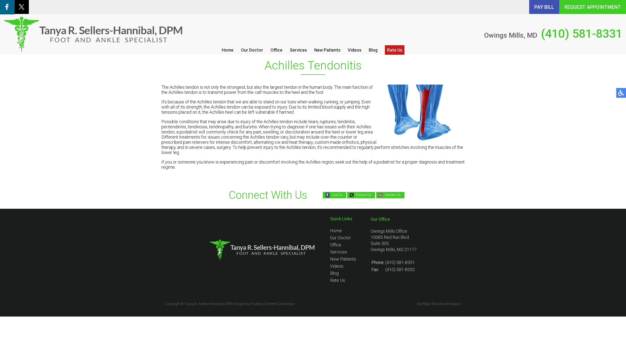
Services (298, 50)
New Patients (327, 50)
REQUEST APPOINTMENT (592, 7)
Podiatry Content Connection (273, 304)
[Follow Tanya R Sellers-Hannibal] (21, 12)
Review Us (393, 195)
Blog (373, 50)
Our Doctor (252, 50)
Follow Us (363, 195)
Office (276, 50)
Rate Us (394, 50)
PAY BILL (544, 7)
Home (228, 50)
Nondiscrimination (446, 304)
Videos (354, 50)
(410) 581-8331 (581, 34)
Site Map (423, 304)
